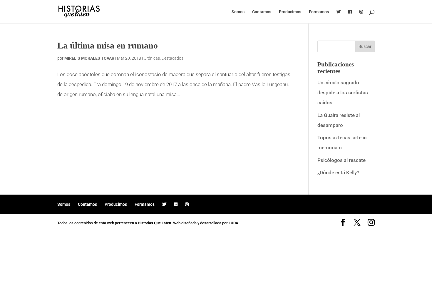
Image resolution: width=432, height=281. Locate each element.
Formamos (319, 12)
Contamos (261, 12)
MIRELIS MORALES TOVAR (89, 58)
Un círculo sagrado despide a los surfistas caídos (342, 93)
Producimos (290, 12)
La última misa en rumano (107, 45)
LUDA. (234, 223)
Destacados (172, 58)
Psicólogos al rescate (341, 160)
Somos (238, 12)
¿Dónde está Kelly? (338, 172)
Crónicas (152, 58)
